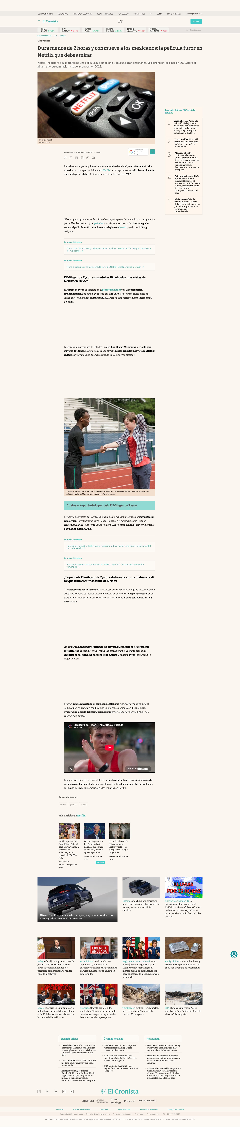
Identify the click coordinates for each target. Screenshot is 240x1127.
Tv (151, 14)
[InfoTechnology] (147, 1101)
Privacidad (139, 1114)
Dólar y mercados (105, 14)
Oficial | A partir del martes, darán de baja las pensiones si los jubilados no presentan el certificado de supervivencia (187, 205)
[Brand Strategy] (116, 1101)
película (73, 805)
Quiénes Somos (124, 1109)
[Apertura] (88, 1101)
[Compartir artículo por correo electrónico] (87, 158)
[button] (234, 954)
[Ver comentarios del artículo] (93, 158)
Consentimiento (153, 1114)
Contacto (59, 1109)
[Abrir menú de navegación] (39, 21)
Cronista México (45, 36)
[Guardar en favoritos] (152, 151)
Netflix (63, 36)
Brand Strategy (174, 14)
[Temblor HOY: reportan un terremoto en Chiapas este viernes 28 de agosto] (141, 994)
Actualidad (63, 14)
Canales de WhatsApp (81, 1109)
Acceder (196, 21)
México (84, 805)
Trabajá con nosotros (176, 1109)
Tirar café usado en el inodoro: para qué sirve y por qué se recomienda (186, 143)
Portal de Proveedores (149, 1109)
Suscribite (104, 1109)
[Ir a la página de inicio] (50, 21)
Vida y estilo (139, 14)
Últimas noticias (45, 14)
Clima (159, 14)
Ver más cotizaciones (193, 30)
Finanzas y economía (82, 14)
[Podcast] (129, 1101)
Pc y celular (123, 14)
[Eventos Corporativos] (102, 1101)
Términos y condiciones (122, 1114)
